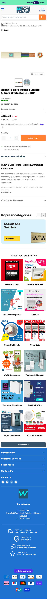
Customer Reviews (12, 200)
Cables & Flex (10, 24)
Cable (6, 30)
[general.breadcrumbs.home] (3, 24)
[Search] (42, 17)
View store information (11, 149)
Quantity (4, 133)
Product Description (13, 156)
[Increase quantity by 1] (16, 138)
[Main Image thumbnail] (19, 82)
